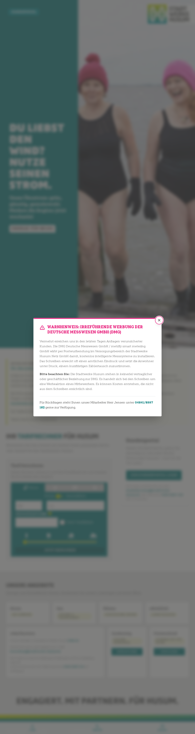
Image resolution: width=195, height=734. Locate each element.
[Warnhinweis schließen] (159, 320)
